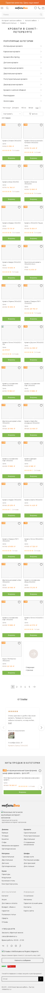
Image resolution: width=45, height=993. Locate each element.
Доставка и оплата (9, 903)
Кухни (4, 871)
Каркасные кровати (12, 51)
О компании (28, 896)
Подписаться (40, 979)
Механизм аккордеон (10, 845)
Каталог (5, 896)
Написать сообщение (22, 960)
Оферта (5, 918)
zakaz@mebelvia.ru (9, 936)
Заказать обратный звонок (12, 932)
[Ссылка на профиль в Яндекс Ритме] (20, 945)
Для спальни (29, 866)
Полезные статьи (9, 914)
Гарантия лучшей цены (33, 903)
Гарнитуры (6, 874)
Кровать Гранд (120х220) (18, 745)
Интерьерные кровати (13, 46)
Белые (31, 108)
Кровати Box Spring (12, 57)
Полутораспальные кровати (15, 79)
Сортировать (8, 114)
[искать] (41, 14)
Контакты (27, 907)
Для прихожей (29, 863)
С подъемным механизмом (29, 843)
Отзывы (5, 922)
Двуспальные (29, 839)
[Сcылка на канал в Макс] (11, 945)
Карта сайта (29, 911)
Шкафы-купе (29, 857)
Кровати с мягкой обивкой (15, 90)
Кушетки (5, 839)
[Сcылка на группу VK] (3, 945)
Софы (4, 842)
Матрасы (6, 853)
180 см (23, 108)
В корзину (11, 158)
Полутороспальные (32, 836)
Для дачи (15, 108)
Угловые (5, 836)
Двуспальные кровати (13, 73)
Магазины (28, 899)
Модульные (6, 877)
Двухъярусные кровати (13, 84)
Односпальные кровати (13, 68)
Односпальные (30, 833)
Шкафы (27, 853)
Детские (5, 863)
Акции (4, 899)
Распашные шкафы (31, 860)
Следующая (34, 687)
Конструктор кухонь (10, 884)
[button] (11, 137)
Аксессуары (9, 101)
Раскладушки (9, 95)
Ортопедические (9, 849)
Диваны (5, 829)
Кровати (27, 829)
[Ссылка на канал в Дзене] (15, 945)
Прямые (5, 833)
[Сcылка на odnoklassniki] (7, 945)
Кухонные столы (8, 880)
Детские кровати (11, 62)
